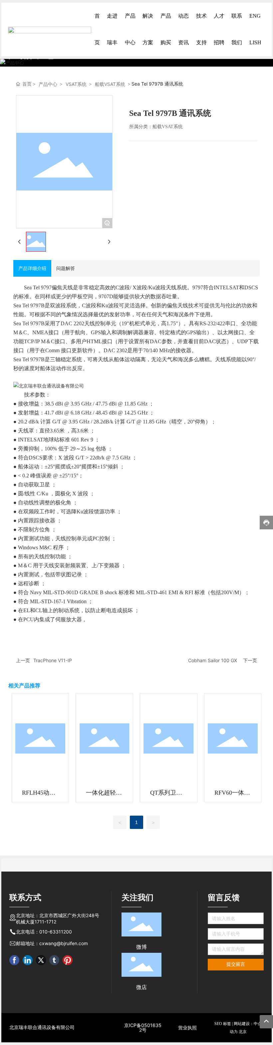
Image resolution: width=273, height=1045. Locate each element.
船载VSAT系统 (110, 84)
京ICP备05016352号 (142, 1027)
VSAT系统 (76, 84)
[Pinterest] (68, 960)
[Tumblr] (54, 960)
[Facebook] (14, 960)
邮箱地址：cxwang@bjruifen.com (52, 943)
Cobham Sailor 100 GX (212, 660)
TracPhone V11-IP (52, 660)
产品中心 (48, 84)
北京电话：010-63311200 (44, 931)
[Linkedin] (28, 960)
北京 (243, 1031)
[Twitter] (41, 960)
